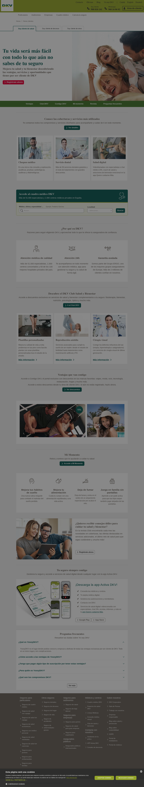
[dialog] (72, 778)
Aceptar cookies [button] (104, 778)
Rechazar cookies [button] (126, 778)
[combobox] (141, 771)
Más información (71, 777)
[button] (48, 780)
